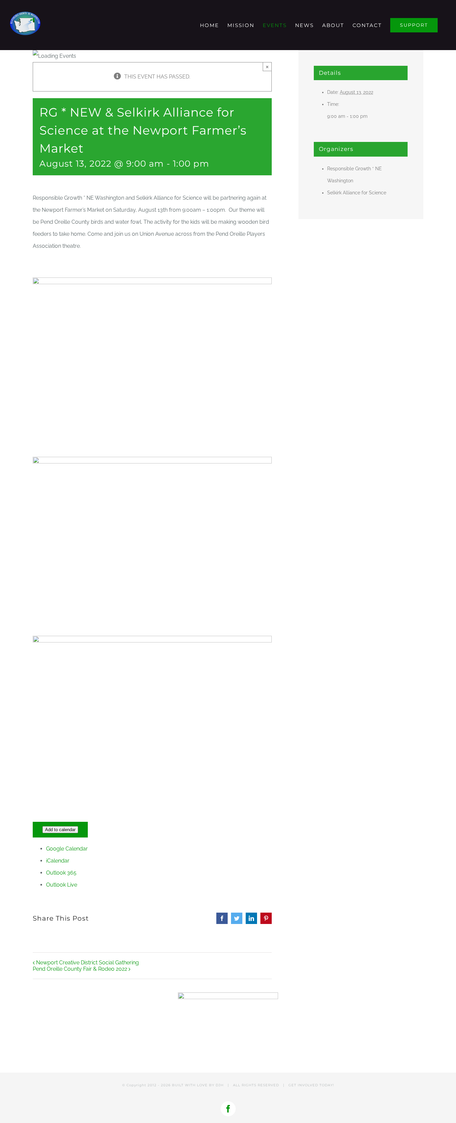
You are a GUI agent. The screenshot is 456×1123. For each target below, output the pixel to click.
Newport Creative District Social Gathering (87, 962)
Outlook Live (61, 885)
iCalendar (57, 861)
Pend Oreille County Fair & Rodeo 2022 (80, 969)
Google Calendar (67, 849)
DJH (220, 1085)
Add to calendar (60, 829)
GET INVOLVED (303, 1085)
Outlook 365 (61, 873)
